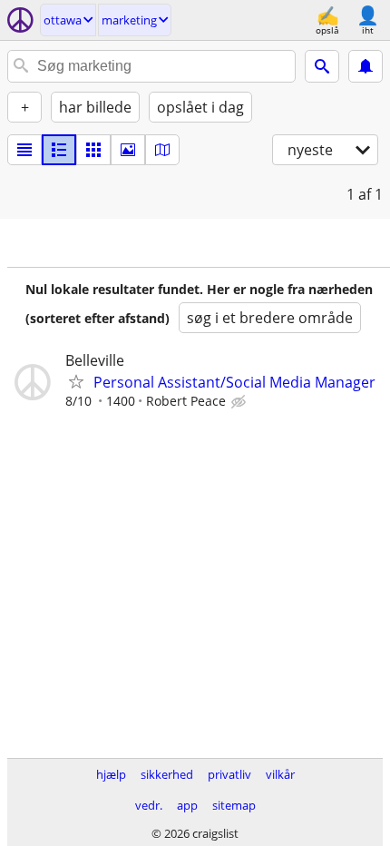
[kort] (162, 149)
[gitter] (93, 149)
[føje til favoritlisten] (76, 381)
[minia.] (59, 149)
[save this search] (365, 66)
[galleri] (128, 149)
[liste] (24, 149)
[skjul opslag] (240, 402)
